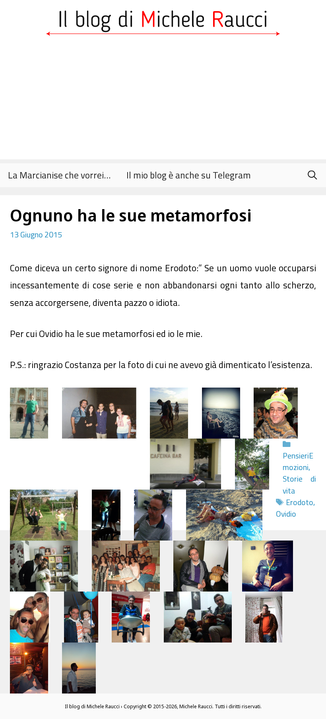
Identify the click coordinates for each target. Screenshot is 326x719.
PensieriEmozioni (298, 461)
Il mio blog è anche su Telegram (188, 175)
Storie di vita (299, 485)
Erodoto (299, 502)
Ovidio (286, 514)
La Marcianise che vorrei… (59, 175)
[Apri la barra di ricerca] (312, 175)
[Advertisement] (163, 103)
